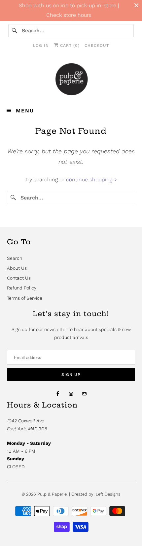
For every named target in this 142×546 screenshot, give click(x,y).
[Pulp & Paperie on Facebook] (57, 394)
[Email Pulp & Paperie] (84, 394)
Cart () (69, 45)
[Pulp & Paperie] (71, 79)
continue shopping (90, 179)
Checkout (97, 45)
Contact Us (19, 278)
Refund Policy (21, 287)
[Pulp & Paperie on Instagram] (71, 394)
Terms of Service (24, 298)
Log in (41, 45)
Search (14, 258)
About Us (17, 268)
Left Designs (108, 494)
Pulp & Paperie (52, 494)
